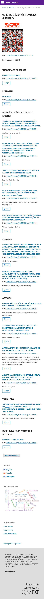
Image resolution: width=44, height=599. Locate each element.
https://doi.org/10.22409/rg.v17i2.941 (21, 156)
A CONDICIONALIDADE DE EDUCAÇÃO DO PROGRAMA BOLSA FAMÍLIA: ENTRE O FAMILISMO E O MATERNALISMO (19, 327)
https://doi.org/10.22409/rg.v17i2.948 (21, 414)
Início (4, 8)
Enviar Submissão (11, 455)
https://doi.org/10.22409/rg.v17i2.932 (21, 99)
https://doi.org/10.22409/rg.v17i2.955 (21, 353)
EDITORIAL (6, 96)
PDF (7, 83)
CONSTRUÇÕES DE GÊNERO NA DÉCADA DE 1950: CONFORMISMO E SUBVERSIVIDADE (22, 304)
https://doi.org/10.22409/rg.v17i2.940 (21, 78)
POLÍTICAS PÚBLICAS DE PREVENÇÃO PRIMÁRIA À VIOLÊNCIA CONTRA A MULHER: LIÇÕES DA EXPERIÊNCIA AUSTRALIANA (21, 217)
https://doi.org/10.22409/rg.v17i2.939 (21, 129)
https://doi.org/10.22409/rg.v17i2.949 (21, 333)
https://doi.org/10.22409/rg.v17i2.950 (21, 383)
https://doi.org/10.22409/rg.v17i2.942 (21, 176)
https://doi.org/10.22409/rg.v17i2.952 (21, 282)
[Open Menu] (2, 2)
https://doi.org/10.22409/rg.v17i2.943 (21, 198)
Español (9, 473)
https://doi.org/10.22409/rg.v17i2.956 (21, 443)
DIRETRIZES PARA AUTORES (13, 439)
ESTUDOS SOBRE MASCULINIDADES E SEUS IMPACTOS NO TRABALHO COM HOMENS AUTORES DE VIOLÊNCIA (19, 192)
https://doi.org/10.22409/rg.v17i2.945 (21, 309)
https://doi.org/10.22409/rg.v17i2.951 (21, 257)
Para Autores (8, 530)
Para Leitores (8, 527)
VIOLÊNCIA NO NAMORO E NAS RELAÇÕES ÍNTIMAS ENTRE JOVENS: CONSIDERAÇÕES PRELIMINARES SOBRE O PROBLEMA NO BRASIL (21, 123)
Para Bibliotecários (10, 534)
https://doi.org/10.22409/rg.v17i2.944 (21, 223)
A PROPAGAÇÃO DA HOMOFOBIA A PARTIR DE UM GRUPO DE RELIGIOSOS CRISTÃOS (21, 349)
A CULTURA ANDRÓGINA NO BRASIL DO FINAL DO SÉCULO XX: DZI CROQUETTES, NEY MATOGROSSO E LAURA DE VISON (21, 377)
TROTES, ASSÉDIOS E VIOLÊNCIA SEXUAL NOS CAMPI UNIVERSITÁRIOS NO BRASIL (20, 171)
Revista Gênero (11, 2)
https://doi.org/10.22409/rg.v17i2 (19, 55)
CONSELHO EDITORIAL (11, 75)
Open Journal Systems (12, 543)
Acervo (11, 8)
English (9, 469)
